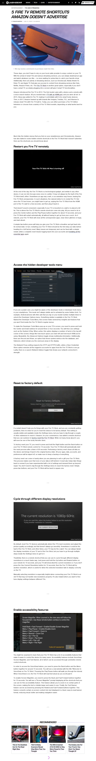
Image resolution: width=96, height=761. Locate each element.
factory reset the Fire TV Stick (43, 438)
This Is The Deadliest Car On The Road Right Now (20, 747)
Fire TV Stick (41, 86)
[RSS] (79, 2)
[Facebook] (68, 2)
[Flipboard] (75, 2)
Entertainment (54, 2)
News (28, 2)
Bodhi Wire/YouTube (77, 650)
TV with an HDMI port (54, 95)
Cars (43, 2)
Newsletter (89, 2)
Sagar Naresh (17, 21)
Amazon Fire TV (78, 305)
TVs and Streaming (32, 8)
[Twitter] (72, 2)
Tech (35, 2)
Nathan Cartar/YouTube (76, 187)
